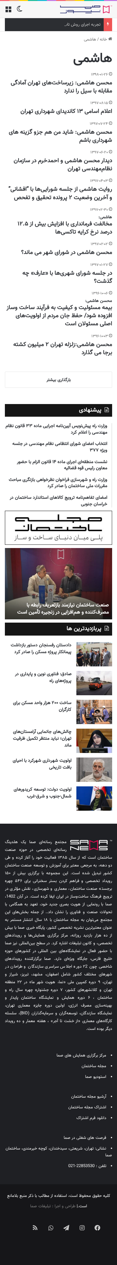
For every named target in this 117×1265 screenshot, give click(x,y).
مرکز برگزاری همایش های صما (81, 1055)
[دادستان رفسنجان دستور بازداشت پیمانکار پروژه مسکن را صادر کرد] (94, 654)
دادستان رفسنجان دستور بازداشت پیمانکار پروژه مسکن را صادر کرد (41, 649)
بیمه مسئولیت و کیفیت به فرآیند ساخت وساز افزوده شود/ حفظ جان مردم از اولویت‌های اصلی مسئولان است (59, 315)
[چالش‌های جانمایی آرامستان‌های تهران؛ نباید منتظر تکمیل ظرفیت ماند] (94, 741)
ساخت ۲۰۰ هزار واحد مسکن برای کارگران (42, 706)
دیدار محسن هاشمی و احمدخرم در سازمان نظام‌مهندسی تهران (63, 164)
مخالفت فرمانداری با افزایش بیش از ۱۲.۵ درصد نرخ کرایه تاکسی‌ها (65, 228)
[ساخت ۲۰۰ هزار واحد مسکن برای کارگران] (94, 712)
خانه (104, 39)
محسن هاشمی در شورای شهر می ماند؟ (66, 252)
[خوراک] (35, 1227)
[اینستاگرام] (82, 1227)
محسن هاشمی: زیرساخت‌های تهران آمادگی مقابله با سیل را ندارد (61, 87)
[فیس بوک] (97, 1227)
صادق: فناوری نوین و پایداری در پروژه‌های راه (43, 678)
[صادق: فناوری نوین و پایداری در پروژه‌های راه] (94, 683)
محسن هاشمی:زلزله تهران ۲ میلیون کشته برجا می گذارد (62, 348)
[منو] (8, 12)
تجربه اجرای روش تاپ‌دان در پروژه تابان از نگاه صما (58, 24)
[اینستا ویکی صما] (19, 1222)
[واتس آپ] (50, 1227)
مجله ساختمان (94, 1066)
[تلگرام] (66, 1227)
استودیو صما (95, 1077)
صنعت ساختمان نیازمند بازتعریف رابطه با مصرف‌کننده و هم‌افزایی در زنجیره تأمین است (63, 608)
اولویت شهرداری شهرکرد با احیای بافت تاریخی (42, 764)
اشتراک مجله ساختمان (87, 1107)
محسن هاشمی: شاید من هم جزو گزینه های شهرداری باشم (60, 136)
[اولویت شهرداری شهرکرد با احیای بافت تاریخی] (94, 770)
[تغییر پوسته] (19, 12)
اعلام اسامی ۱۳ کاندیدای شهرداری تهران (66, 111)
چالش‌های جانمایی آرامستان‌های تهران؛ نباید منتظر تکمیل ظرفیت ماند (42, 738)
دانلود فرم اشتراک (91, 1118)
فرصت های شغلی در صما (85, 1138)
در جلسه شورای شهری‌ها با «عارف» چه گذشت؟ (67, 277)
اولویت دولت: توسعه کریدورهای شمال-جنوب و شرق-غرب (43, 793)
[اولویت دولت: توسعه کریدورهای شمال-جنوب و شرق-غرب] (94, 798)
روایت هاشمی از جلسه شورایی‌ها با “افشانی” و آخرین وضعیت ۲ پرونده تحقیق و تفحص (60, 193)
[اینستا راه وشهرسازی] (58, 1246)
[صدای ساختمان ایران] (86, 9)
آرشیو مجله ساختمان (88, 1096)
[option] (58, 583)
